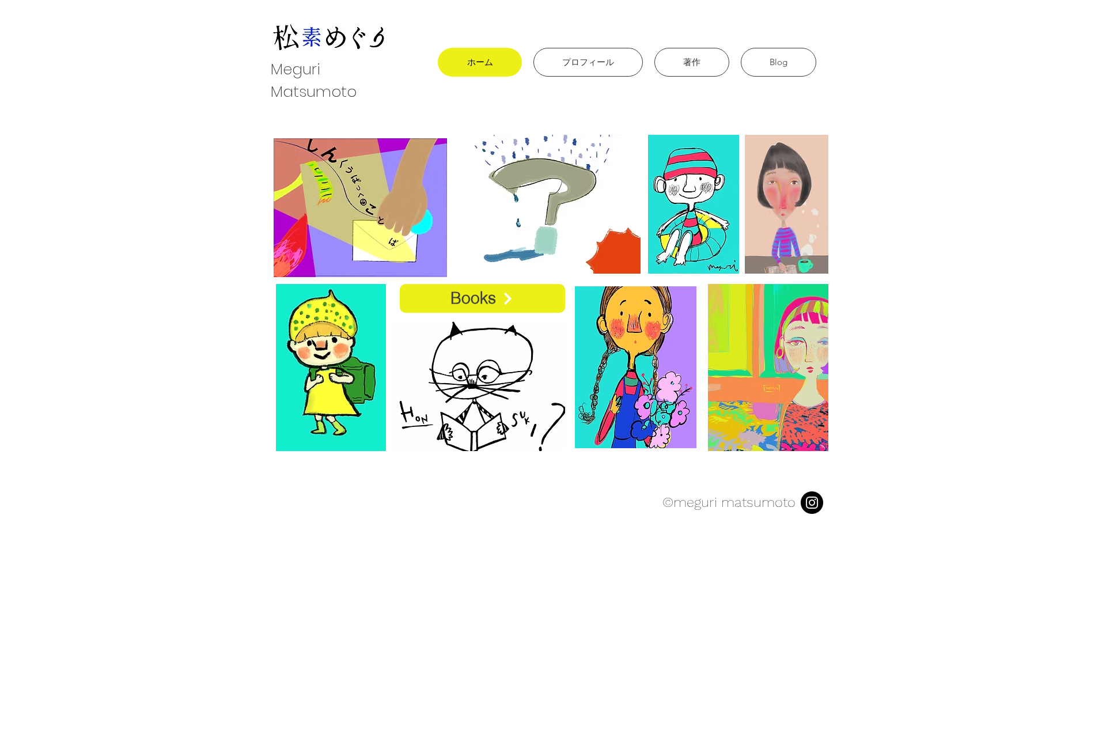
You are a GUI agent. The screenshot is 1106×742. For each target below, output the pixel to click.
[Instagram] (812, 502)
